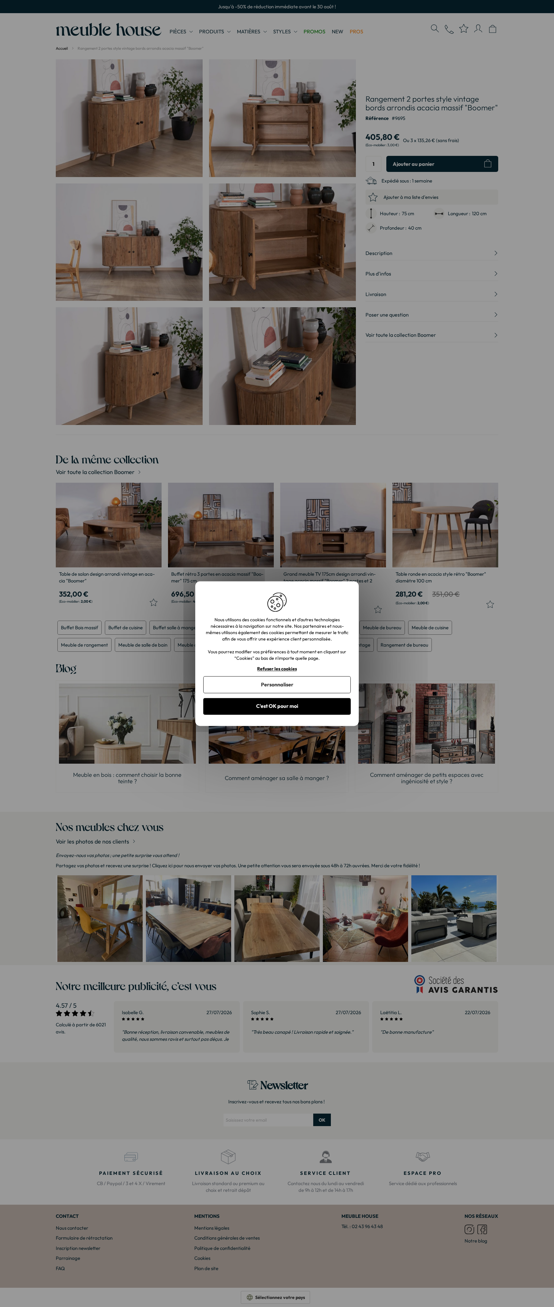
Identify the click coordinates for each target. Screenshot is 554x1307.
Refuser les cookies (277, 669)
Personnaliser (277, 685)
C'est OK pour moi (277, 706)
